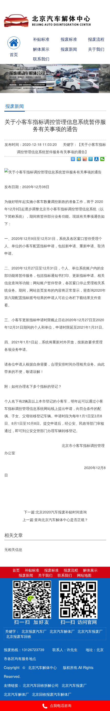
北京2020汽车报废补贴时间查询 (61, 511)
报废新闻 (69, 49)
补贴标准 (41, 39)
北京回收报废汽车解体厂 (51, 694)
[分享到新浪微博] (85, 159)
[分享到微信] (102, 159)
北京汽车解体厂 (62, 631)
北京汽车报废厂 (90, 631)
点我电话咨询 (60, 705)
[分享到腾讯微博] (91, 159)
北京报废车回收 (18, 636)
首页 (16, 570)
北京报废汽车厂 (34, 631)
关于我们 (45, 575)
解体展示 (41, 49)
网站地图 (84, 575)
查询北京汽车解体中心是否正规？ (61, 519)
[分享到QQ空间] (79, 159)
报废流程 (71, 570)
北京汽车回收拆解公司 (41, 685)
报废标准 (69, 39)
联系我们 (41, 59)
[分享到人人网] (96, 159)
